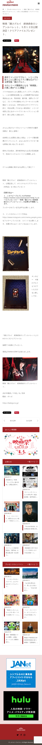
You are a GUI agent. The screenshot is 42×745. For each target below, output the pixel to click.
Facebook (21, 734)
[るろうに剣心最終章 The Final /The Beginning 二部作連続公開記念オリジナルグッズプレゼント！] (12, 420)
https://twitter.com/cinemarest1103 (18, 198)
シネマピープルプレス (16, 742)
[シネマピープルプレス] (10, 3)
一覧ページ (31, 461)
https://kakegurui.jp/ (11, 403)
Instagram (24, 734)
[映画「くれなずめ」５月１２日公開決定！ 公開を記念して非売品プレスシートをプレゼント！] (30, 420)
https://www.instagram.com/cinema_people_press (22, 217)
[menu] (38, 3)
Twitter (17, 734)
